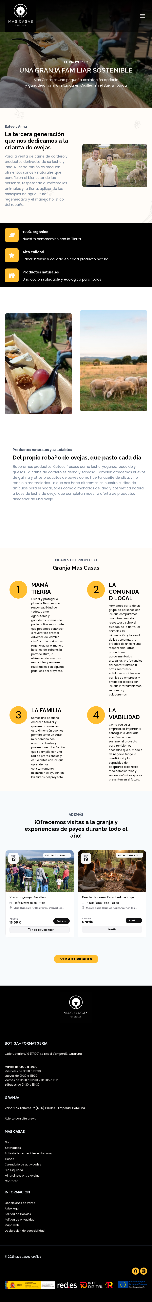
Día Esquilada (14, 1170)
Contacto (11, 1181)
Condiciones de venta (20, 1203)
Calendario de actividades (23, 1164)
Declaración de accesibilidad (25, 1231)
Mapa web (12, 1225)
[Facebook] (135, 1271)
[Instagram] (143, 1271)
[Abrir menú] (142, 16)
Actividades (13, 1148)
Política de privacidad (19, 1220)
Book (61, 921)
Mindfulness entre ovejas (22, 1176)
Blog (7, 1142)
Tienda (9, 1159)
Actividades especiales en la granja (29, 1153)
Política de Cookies (18, 1214)
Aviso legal (12, 1208)
